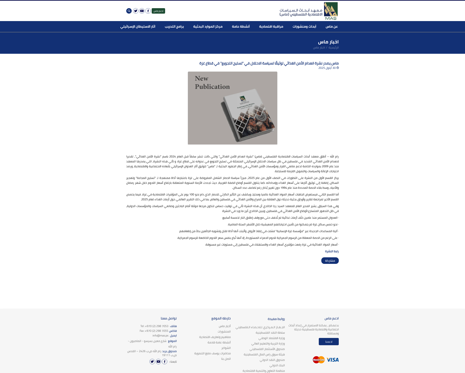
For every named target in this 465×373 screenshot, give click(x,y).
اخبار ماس (319, 47)
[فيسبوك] (148, 11)
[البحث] (129, 11)
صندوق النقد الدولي (272, 359)
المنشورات (224, 331)
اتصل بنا (226, 358)
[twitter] (332, 260)
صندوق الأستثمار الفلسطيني (267, 349)
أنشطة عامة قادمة (219, 342)
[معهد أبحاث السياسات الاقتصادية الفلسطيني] (308, 10)
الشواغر (226, 347)
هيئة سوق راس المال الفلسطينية (264, 354)
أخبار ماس (225, 326)
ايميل (165, 335)
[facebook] (335, 260)
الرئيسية (334, 47)
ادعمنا (328, 341)
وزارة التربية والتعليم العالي (268, 343)
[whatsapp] (328, 260)
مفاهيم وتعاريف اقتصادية (215, 337)
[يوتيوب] (142, 11)
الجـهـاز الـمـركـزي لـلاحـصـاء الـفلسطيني (260, 327)
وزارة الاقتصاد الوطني (271, 338)
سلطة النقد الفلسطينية (270, 332)
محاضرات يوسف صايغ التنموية (212, 353)
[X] (135, 11)
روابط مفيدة (276, 319)
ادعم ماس (158, 11)
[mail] (324, 260)
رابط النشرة (331, 251)
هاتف (158, 326)
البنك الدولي (277, 365)
